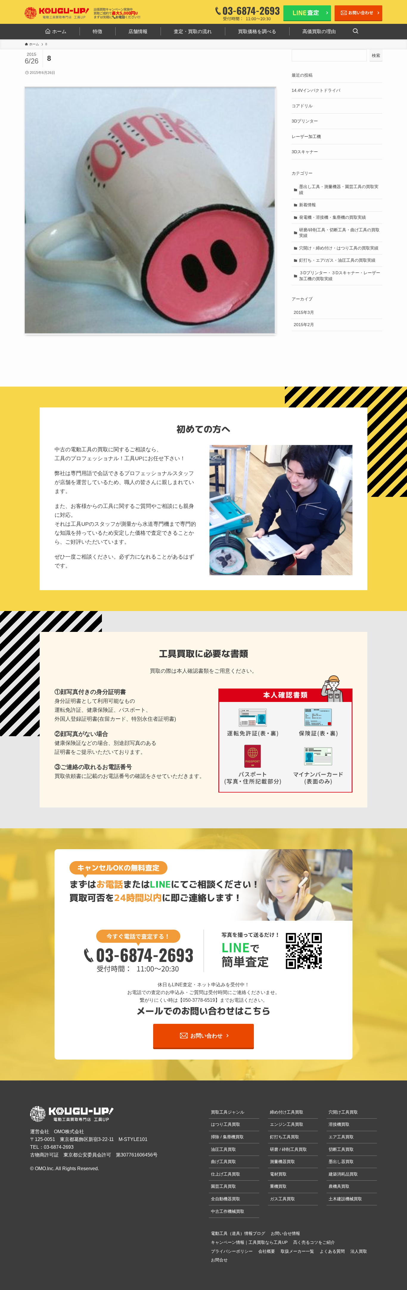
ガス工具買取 (282, 1198)
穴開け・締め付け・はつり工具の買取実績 (338, 248)
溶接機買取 (339, 1124)
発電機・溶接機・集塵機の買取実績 (332, 217)
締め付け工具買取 (286, 1112)
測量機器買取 (282, 1161)
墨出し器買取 (341, 1161)
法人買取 (358, 1251)
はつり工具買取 (225, 1124)
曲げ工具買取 (223, 1161)
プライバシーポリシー (232, 1251)
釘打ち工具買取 (284, 1136)
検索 (376, 55)
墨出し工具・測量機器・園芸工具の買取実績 (338, 189)
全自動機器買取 (225, 1198)
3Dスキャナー (305, 151)
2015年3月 (304, 312)
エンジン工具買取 (286, 1124)
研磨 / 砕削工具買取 (288, 1149)
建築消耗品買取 (343, 1174)
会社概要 (266, 1251)
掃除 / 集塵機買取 (227, 1136)
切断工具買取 (341, 1149)
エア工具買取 (341, 1136)
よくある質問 (332, 1251)
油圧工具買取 (223, 1149)
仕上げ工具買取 (225, 1174)
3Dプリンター (305, 121)
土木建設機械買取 (345, 1198)
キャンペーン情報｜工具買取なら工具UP (249, 1242)
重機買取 (278, 1186)
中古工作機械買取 (227, 1211)
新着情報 (307, 204)
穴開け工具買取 (343, 1112)
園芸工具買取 (223, 1186)
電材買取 (278, 1174)
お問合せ (219, 1260)
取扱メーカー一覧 (297, 1251)
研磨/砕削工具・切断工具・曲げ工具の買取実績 (339, 232)
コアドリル (302, 105)
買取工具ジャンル (227, 1112)
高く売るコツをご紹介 (314, 1242)
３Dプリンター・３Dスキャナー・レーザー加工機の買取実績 (339, 275)
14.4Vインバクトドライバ (316, 90)
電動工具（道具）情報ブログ (238, 1233)
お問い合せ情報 (285, 1233)
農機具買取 (339, 1186)
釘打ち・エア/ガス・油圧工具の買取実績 (337, 260)
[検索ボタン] (355, 31)
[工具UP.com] (57, 13)
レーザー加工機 (306, 136)
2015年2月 (304, 324)
